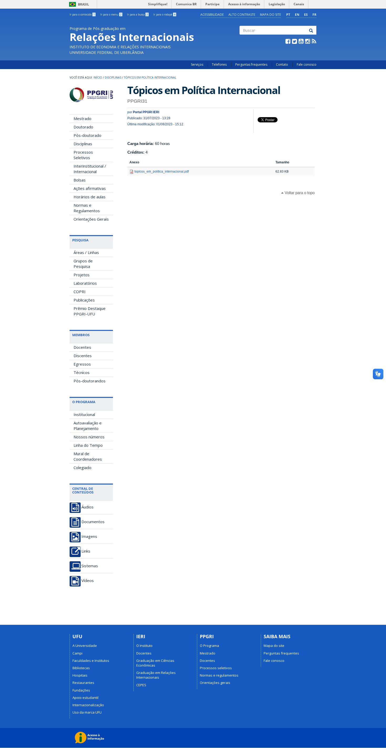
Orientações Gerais (91, 219)
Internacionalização (88, 705)
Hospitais (79, 675)
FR (314, 14)
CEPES (141, 685)
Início (97, 77)
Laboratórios (85, 283)
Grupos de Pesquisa (83, 263)
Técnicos (82, 372)
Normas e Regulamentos (87, 207)
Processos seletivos (216, 668)
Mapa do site (270, 14)
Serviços (197, 64)
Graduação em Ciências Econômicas (155, 663)
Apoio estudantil (85, 697)
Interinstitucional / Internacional (90, 168)
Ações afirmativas (90, 188)
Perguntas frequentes (251, 64)
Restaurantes (83, 682)
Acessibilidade (212, 14)
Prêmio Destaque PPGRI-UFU (90, 311)
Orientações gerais (215, 682)
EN (297, 14)
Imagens (89, 536)
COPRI (80, 291)
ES (306, 14)
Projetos (82, 274)
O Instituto (144, 645)
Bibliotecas (81, 668)
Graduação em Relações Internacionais (156, 675)
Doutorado (83, 126)
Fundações (81, 690)
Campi (77, 653)
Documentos (93, 522)
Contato (282, 64)
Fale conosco (306, 64)
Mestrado (82, 118)
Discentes (83, 355)
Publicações (84, 300)
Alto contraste (241, 14)
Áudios (87, 507)
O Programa (209, 645)
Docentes (82, 347)
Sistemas (89, 566)
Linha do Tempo (88, 445)
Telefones (219, 64)
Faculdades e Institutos (90, 660)
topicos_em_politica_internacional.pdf (161, 171)
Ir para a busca (137, 14)
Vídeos (87, 581)
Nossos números (89, 436)
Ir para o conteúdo (82, 14)
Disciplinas (113, 77)
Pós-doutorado (87, 135)
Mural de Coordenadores (88, 456)
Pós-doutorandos (90, 380)
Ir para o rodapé (164, 14)
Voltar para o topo (299, 192)
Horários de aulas (90, 196)
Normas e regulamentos (219, 675)
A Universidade (84, 645)
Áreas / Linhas (86, 252)
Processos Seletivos (83, 154)
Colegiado (82, 467)
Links (85, 551)
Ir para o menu (111, 14)
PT (288, 14)
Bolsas (80, 180)
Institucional (84, 414)
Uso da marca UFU (87, 712)
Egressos (82, 364)
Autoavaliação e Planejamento (88, 425)
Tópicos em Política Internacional (150, 77)
